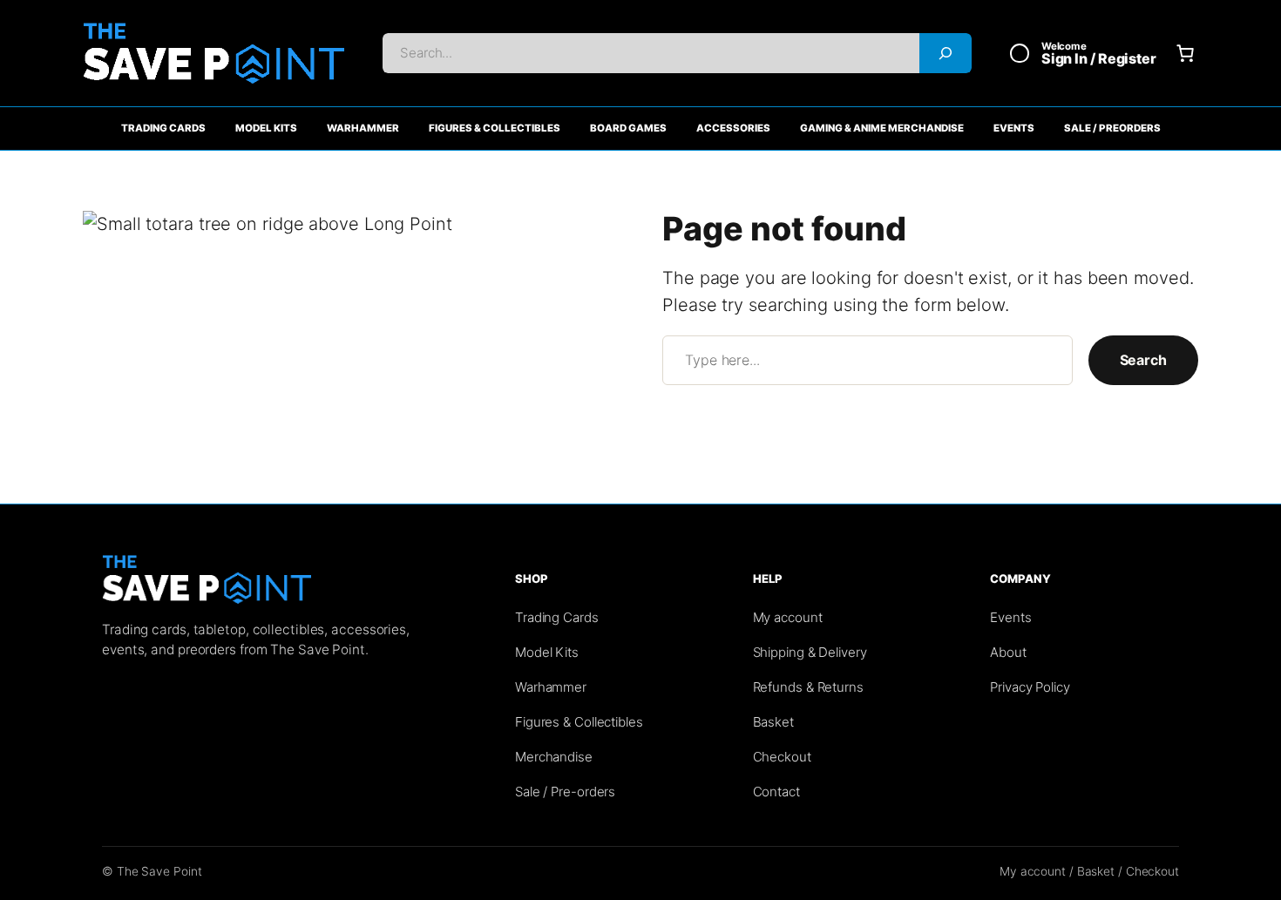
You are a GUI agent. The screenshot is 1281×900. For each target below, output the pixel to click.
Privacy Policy (1030, 687)
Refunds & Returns (808, 687)
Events (1013, 128)
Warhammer (363, 128)
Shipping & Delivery (810, 652)
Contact (776, 791)
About (1008, 652)
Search (1143, 360)
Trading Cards (163, 128)
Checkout (782, 756)
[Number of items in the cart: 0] (1185, 53)
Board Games (628, 128)
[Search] (945, 53)
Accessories (733, 128)
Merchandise (554, 756)
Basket (773, 722)
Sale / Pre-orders (565, 791)
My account (788, 617)
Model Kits (266, 128)
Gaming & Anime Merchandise (882, 128)
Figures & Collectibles (494, 128)
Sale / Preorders (1112, 128)
